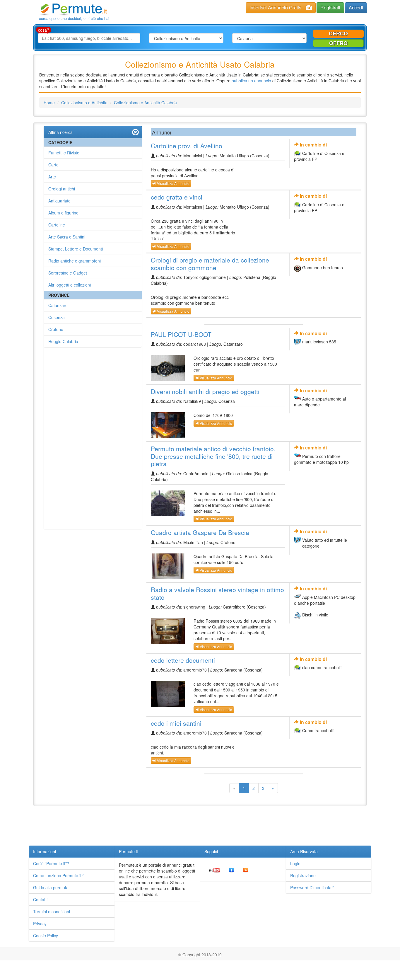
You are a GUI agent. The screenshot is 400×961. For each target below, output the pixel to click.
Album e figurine (63, 213)
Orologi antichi (61, 189)
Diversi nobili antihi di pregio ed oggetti (205, 391)
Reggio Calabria (63, 341)
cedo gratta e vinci (176, 196)
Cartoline (56, 225)
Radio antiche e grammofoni (74, 261)
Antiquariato (59, 201)
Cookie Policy (45, 935)
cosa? (43, 30)
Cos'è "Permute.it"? (51, 863)
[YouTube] (214, 869)
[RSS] (246, 869)
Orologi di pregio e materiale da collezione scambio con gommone (210, 263)
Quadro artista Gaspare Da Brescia (200, 532)
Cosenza (56, 317)
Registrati (330, 7)
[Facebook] (232, 869)
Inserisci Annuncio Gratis (275, 7)
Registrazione (303, 875)
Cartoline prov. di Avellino (186, 145)
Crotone (55, 329)
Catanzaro (58, 305)
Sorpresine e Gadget (67, 273)
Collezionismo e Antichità (84, 102)
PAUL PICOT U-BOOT (181, 334)
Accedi (356, 7)
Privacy (40, 923)
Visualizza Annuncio (172, 183)
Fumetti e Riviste (63, 153)
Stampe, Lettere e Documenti (75, 249)
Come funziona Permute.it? (58, 875)
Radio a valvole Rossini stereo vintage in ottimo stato (217, 593)
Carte (53, 165)
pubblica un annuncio (251, 81)
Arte (52, 177)
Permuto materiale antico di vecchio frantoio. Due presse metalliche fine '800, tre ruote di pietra (213, 456)
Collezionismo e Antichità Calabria (145, 102)
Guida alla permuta (51, 887)
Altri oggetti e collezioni (69, 285)
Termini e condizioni (51, 911)
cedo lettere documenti (183, 660)
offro (338, 43)
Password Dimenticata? (312, 887)
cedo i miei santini (176, 723)
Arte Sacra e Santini (66, 237)
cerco (338, 33)
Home (49, 102)
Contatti (40, 899)
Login (295, 863)
